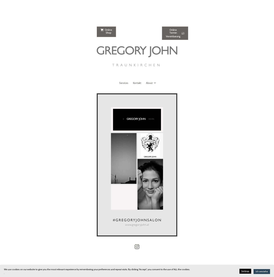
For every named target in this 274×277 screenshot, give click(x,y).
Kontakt (137, 82)
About (149, 82)
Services (123, 82)
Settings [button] (245, 271)
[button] (155, 83)
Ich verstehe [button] (262, 271)
